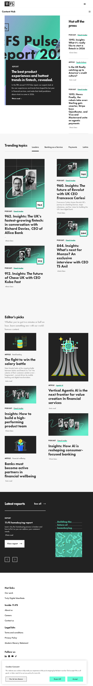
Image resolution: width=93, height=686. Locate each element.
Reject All (57, 679)
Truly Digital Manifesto (15, 598)
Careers (8, 615)
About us (8, 610)
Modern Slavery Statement (16, 643)
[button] (84, 4)
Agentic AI (59, 385)
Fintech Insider (18, 408)
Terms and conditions (14, 632)
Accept (75, 679)
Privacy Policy (11, 637)
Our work (9, 592)
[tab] (35, 147)
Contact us (9, 620)
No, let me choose (16, 679)
